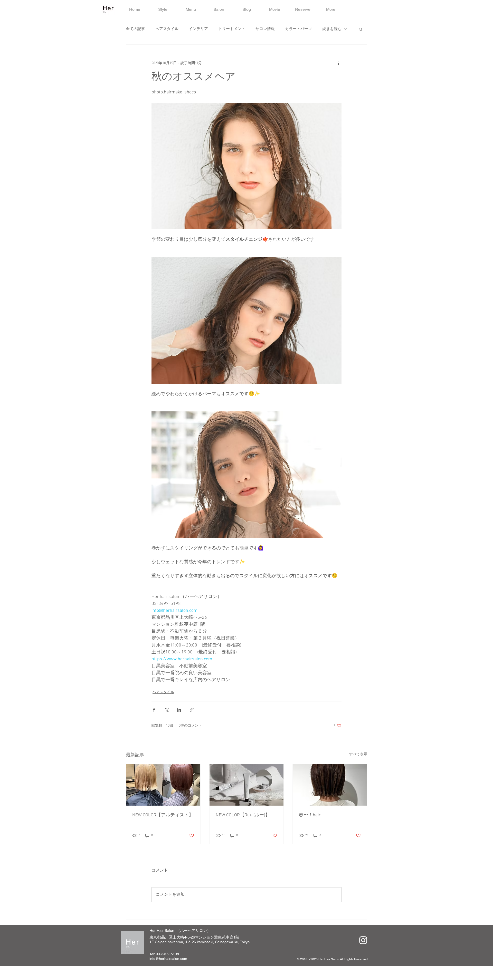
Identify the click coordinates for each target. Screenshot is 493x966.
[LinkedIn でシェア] (179, 709)
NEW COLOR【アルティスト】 (162, 815)
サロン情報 (265, 29)
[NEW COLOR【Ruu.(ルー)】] (247, 785)
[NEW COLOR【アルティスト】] (163, 785)
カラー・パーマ (298, 29)
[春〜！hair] (330, 785)
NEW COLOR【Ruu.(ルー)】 (243, 815)
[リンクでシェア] (191, 709)
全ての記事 (135, 29)
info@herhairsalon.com (168, 959)
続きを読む (332, 29)
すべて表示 (358, 754)
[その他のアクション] (338, 63)
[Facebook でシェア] (153, 709)
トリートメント (231, 29)
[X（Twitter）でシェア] (166, 709)
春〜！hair (309, 815)
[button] (360, 29)
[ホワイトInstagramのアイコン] (363, 940)
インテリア (198, 29)
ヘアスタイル (166, 29)
